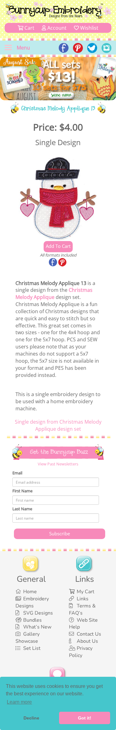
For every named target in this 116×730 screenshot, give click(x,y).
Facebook (53, 262)
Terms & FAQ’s (82, 609)
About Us (87, 641)
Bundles (32, 620)
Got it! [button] (84, 717)
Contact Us (89, 634)
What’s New (37, 627)
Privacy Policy (80, 652)
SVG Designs (38, 613)
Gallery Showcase (27, 638)
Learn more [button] (19, 702)
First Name (22, 491)
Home (30, 591)
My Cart (85, 591)
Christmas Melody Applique (53, 293)
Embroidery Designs (32, 602)
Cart (28, 27)
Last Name (22, 509)
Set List (32, 648)
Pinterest (62, 262)
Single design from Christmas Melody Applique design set (58, 425)
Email (17, 473)
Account (56, 27)
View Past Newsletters (58, 464)
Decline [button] (31, 717)
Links (82, 598)
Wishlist (88, 27)
